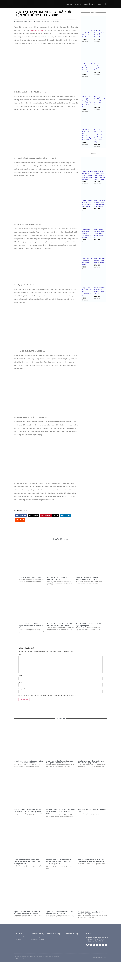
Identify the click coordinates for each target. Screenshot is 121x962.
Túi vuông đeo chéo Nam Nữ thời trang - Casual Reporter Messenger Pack (87, 233)
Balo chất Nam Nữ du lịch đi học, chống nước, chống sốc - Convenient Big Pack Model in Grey (99, 135)
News (99, 4)
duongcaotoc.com (36, 30)
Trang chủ (69, 4)
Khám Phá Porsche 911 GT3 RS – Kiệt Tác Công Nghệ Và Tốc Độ (87, 578)
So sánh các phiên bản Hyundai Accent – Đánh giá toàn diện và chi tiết (60, 762)
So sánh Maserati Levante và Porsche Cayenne (57, 578)
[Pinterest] (100, 945)
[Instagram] (94, 945)
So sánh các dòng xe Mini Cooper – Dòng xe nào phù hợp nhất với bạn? (28, 762)
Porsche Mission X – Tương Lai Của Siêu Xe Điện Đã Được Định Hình (60, 625)
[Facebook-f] (87, 945)
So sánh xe (78, 4)
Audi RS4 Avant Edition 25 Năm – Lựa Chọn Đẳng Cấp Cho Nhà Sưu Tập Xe (91, 860)
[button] (105, 4)
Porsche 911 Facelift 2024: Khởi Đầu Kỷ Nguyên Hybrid (89, 625)
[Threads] (97, 945)
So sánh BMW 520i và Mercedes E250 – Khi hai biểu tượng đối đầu (91, 762)
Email (21, 682)
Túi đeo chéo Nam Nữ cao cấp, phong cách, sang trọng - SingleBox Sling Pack (87, 175)
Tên (20, 675)
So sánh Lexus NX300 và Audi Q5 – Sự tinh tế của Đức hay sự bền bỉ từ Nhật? (27, 810)
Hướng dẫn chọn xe (89, 4)
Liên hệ (88, 934)
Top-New (30, 21)
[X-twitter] (103, 945)
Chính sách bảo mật (71, 934)
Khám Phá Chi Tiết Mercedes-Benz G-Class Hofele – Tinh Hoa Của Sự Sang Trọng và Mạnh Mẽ (27, 861)
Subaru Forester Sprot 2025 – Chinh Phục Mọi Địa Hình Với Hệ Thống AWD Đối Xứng (60, 811)
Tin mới (25, 21)
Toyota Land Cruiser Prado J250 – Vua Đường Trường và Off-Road (59, 912)
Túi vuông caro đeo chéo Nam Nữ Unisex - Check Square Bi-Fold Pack (99, 101)
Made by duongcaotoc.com (99, 957)
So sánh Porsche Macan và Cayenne (31, 578)
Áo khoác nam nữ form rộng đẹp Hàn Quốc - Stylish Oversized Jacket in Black (87, 68)
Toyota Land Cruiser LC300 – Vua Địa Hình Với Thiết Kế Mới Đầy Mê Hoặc (27, 912)
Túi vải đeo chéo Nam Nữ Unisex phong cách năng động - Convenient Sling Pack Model (99, 175)
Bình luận (22, 655)
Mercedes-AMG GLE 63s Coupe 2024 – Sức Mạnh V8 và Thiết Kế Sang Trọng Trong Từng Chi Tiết (59, 861)
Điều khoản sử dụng (53, 934)
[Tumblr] (106, 945)
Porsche (38, 21)
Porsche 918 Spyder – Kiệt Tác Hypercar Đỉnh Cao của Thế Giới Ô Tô (31, 625)
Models (18, 21)
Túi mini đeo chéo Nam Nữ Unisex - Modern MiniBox (99, 260)
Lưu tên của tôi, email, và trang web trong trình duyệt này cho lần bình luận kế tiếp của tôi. (48, 695)
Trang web (22, 689)
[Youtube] (90, 945)
